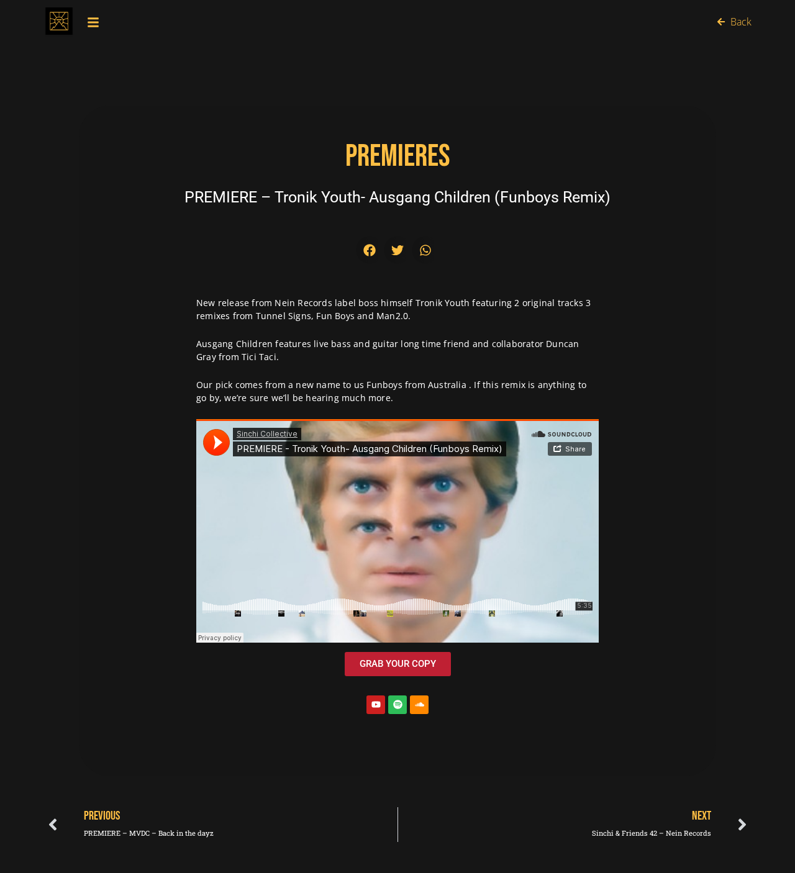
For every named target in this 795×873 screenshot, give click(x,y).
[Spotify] (397, 704)
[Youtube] (375, 704)
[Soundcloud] (419, 704)
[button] (370, 250)
